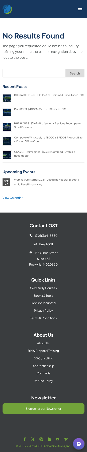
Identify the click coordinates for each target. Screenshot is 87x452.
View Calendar (13, 197)
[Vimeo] (66, 439)
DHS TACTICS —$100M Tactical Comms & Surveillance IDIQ (49, 95)
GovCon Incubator (43, 303)
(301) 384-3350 (43, 235)
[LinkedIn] (49, 439)
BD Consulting (43, 358)
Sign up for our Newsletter (43, 408)
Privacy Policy (43, 310)
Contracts (43, 373)
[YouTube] (57, 439)
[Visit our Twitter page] (33, 439)
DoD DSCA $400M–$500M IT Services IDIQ (40, 109)
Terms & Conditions (43, 318)
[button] (79, 444)
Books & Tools (43, 295)
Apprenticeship (43, 366)
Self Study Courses (43, 288)
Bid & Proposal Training (43, 350)
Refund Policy (43, 381)
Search (75, 73)
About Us (43, 343)
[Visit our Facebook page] (24, 439)
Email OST (43, 244)
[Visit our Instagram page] (41, 439)
